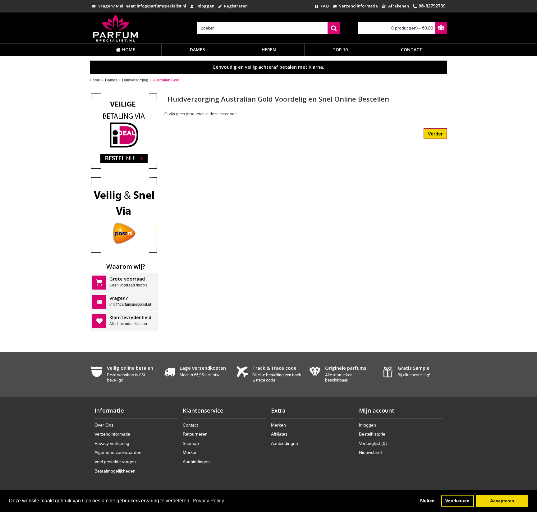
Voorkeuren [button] (457, 500)
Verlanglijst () (373, 443)
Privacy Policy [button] (208, 500)
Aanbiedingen (196, 461)
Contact (190, 425)
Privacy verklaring (111, 443)
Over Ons (103, 425)
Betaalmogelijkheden (114, 471)
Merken (190, 452)
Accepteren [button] (502, 500)
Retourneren (195, 434)
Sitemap (191, 443)
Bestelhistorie (372, 434)
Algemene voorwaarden (117, 452)
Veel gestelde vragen (115, 461)
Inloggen (367, 425)
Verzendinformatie (112, 434)
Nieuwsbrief (370, 452)
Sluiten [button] (427, 500)
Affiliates (279, 434)
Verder (435, 133)
